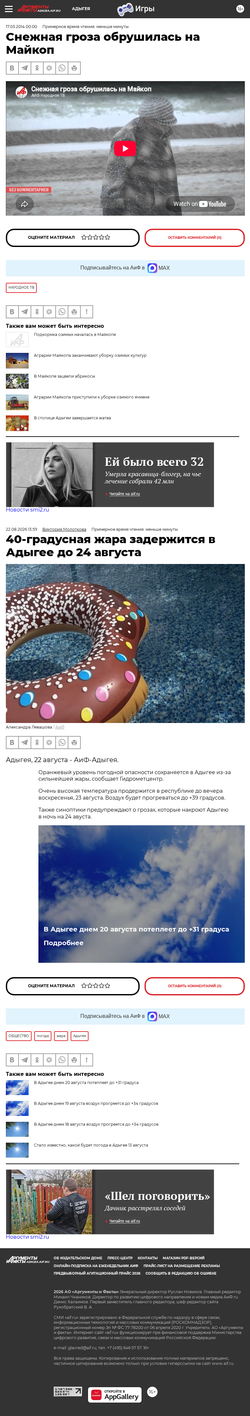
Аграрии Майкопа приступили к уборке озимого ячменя (91, 397)
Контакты (148, 1258)
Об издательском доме (78, 1258)
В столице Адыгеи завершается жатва (72, 417)
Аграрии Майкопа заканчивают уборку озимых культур (90, 355)
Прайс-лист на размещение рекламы (182, 1266)
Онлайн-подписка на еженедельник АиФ (96, 1266)
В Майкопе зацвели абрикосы (64, 376)
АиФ (59, 727)
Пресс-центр (119, 1258)
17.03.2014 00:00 (21, 26)
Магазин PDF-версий (183, 1258)
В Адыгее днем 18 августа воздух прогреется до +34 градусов (96, 1124)
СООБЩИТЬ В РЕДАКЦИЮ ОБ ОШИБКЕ (181, 1273)
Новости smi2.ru (27, 510)
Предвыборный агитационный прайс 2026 (97, 1273)
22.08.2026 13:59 (21, 529)
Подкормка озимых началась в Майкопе (75, 334)
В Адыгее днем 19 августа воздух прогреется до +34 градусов (96, 1103)
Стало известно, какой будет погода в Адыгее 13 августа (91, 1145)
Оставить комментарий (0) (195, 238)
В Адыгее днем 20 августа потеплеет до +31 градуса (136, 929)
